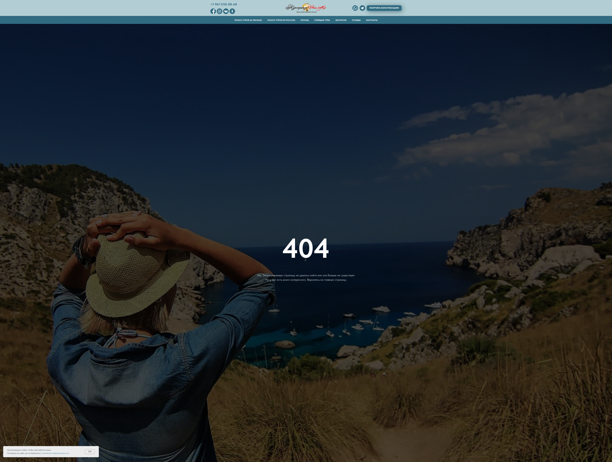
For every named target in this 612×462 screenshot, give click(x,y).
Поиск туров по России (281, 20)
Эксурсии (340, 20)
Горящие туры (322, 20)
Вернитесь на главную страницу (326, 279)
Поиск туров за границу (248, 20)
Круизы (305, 20)
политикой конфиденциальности (55, 453)
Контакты (372, 20)
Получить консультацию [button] (384, 8)
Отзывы (356, 20)
